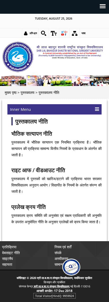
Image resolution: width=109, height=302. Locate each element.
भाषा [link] (83, 33)
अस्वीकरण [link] (61, 258)
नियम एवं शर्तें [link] (62, 246)
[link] (44, 33)
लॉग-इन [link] (33, 33)
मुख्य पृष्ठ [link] (10, 92)
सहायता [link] (7, 264)
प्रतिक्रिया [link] (9, 246)
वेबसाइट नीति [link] (11, 252)
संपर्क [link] (57, 252)
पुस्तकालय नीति (31, 121)
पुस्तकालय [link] (27, 92)
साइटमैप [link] (7, 258)
